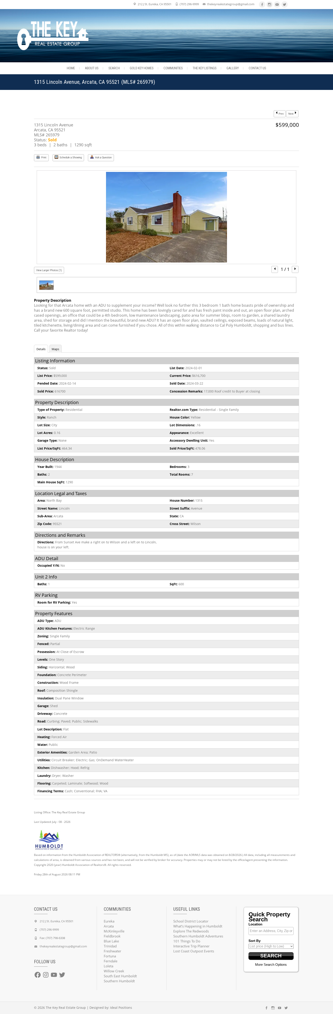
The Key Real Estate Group (66, 1007)
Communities (173, 68)
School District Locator (190, 921)
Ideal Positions (121, 1007)
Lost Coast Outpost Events (193, 951)
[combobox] (271, 931)
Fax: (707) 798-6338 (52, 938)
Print (43, 157)
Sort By (255, 941)
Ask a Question (103, 157)
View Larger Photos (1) (49, 270)
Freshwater (112, 951)
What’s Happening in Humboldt (197, 926)
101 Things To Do (186, 941)
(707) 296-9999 (189, 4)
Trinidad (110, 946)
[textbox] (272, 930)
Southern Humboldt (119, 981)
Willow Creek (114, 971)
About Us (92, 68)
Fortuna (110, 956)
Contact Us (257, 68)
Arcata (109, 926)
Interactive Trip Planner (191, 946)
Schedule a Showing (70, 157)
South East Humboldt (120, 976)
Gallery (233, 68)
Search (114, 68)
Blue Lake (111, 941)
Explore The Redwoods (191, 931)
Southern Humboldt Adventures (198, 936)
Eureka (109, 921)
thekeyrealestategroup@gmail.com (230, 4)
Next (291, 113)
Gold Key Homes (142, 68)
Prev (281, 113)
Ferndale (110, 961)
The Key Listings (205, 68)
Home (71, 68)
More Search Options (271, 964)
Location (255, 924)
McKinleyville (114, 931)
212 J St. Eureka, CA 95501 (154, 4)
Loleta (108, 966)
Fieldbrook (112, 936)
